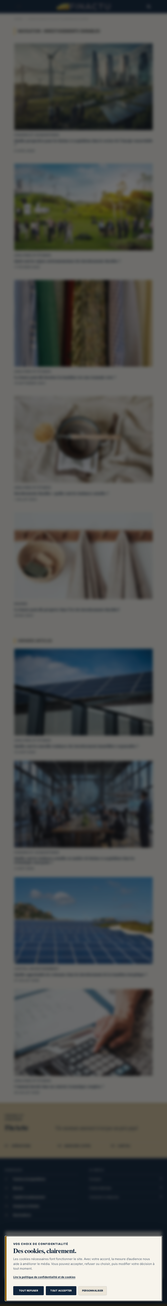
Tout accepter (61, 1290)
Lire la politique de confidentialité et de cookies (44, 1277)
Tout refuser (28, 1290)
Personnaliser (92, 1290)
